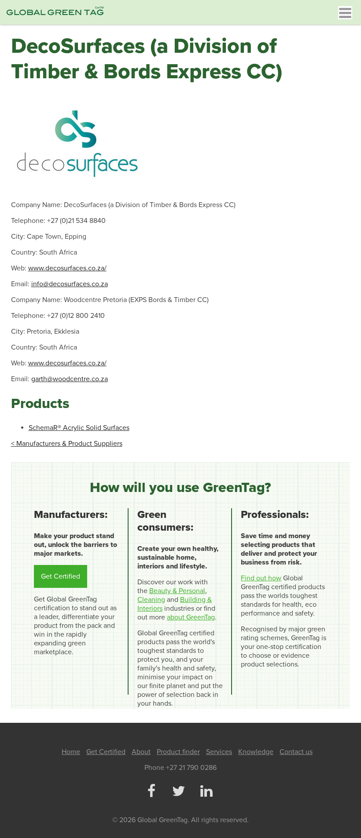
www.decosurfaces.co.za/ (67, 268)
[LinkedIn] (206, 792)
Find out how (261, 578)
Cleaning (151, 599)
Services (219, 751)
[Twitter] (179, 792)
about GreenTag (191, 617)
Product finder (178, 751)
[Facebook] (151, 792)
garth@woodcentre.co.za (69, 379)
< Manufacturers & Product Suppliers (66, 443)
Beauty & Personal (177, 591)
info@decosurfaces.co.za (69, 284)
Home (71, 751)
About (141, 751)
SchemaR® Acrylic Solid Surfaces (79, 427)
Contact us (296, 751)
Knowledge (255, 751)
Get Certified (60, 576)
